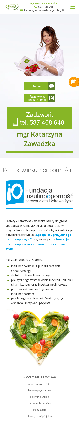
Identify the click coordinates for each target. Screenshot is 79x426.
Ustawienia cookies (39, 403)
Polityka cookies (39, 397)
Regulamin (39, 409)
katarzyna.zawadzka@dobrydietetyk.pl (45, 10)
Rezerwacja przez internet (37, 97)
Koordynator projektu (39, 416)
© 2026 (39, 376)
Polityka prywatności (39, 390)
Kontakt (37, 86)
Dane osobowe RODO (40, 384)
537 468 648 (45, 7)
